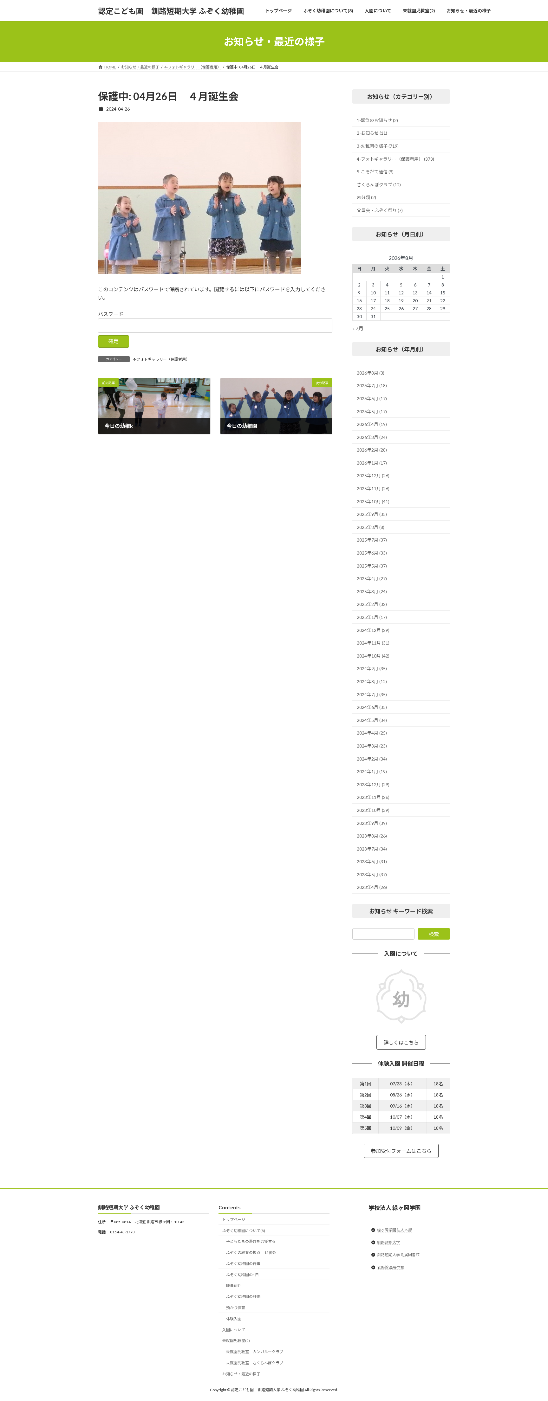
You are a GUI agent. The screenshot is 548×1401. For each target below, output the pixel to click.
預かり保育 (235, 1307)
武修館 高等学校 (390, 1267)
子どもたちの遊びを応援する (251, 1241)
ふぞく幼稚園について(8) (243, 1230)
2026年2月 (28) (372, 450)
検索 (434, 934)
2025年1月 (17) (372, 617)
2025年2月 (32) (372, 604)
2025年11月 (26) (373, 488)
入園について (233, 1329)
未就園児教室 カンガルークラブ (254, 1351)
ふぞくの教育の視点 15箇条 (251, 1252)
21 (429, 300)
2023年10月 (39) (373, 810)
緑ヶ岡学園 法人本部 (394, 1230)
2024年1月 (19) (372, 771)
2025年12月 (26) (373, 476)
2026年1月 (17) (372, 463)
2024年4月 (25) (372, 733)
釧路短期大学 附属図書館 (398, 1255)
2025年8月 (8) (370, 527)
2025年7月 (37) (372, 540)
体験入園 (233, 1318)
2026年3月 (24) (372, 437)
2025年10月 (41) (373, 501)
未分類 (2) (366, 197)
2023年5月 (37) (372, 874)
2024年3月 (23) (372, 746)
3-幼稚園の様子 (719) (378, 146)
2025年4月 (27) (372, 578)
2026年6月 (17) (372, 398)
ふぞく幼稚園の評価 (243, 1297)
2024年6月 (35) (372, 707)
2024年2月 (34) (372, 759)
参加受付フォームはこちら (401, 1151)
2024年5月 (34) (372, 720)
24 (373, 308)
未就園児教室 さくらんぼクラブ (254, 1362)
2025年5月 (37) (372, 566)
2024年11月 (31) (373, 643)
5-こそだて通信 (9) (375, 171)
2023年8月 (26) (372, 836)
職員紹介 (233, 1285)
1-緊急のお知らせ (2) (377, 120)
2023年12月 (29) (373, 784)
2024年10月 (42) (373, 656)
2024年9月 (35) (372, 669)
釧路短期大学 (388, 1242)
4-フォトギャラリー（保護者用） (161, 359)
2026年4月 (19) (372, 424)
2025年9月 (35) (372, 514)
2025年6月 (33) (372, 553)
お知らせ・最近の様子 (241, 1374)
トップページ (233, 1219)
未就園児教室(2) (236, 1341)
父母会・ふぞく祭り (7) (380, 210)
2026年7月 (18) (372, 386)
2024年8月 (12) (372, 681)
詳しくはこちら (401, 1042)
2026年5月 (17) (372, 411)
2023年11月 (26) (373, 797)
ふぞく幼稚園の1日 (242, 1274)
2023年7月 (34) (372, 849)
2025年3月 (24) (372, 591)
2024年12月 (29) (373, 630)
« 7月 (357, 328)
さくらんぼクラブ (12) (379, 184)
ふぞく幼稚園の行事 (243, 1263)
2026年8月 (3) (370, 373)
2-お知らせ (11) (372, 133)
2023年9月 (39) (372, 823)
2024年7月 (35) (372, 694)
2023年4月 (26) (372, 887)
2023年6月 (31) (372, 861)
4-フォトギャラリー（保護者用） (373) (395, 159)
